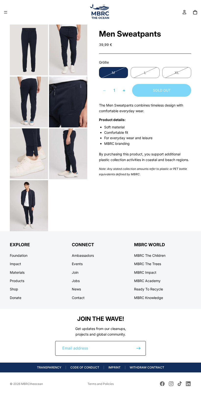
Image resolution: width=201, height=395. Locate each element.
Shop (14, 289)
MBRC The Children (149, 255)
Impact (15, 264)
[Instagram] (171, 384)
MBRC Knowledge (148, 298)
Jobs (76, 281)
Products (17, 281)
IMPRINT (114, 367)
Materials (17, 272)
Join (75, 272)
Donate (15, 298)
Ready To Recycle (148, 289)
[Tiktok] (180, 384)
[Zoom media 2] (68, 50)
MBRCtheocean (32, 384)
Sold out (162, 90)
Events (77, 264)
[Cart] (195, 12)
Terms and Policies (101, 384)
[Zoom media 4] (68, 101)
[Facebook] (162, 384)
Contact (78, 298)
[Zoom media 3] (29, 101)
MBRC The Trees (147, 264)
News (76, 289)
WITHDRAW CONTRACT (147, 367)
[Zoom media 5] (29, 153)
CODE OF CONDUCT (84, 367)
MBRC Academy (147, 281)
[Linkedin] (188, 384)
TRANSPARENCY (49, 367)
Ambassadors (83, 255)
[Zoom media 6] (68, 153)
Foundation (18, 255)
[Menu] (5, 12)
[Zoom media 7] (29, 205)
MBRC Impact (145, 272)
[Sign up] (138, 348)
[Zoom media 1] (29, 50)
